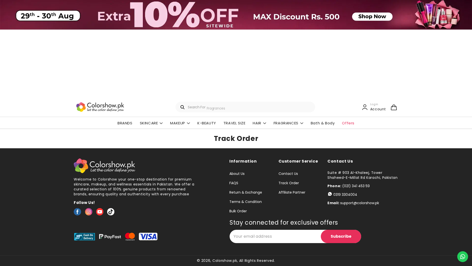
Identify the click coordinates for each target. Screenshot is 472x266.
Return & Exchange (245, 192)
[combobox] (245, 107)
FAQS (233, 183)
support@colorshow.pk (359, 202)
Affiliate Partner (292, 192)
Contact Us (288, 174)
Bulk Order (238, 211)
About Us (237, 174)
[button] (393, 107)
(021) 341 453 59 (356, 185)
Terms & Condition (245, 201)
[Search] (183, 107)
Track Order (289, 183)
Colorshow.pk (224, 260)
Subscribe (341, 236)
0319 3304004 (345, 194)
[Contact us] (462, 256)
